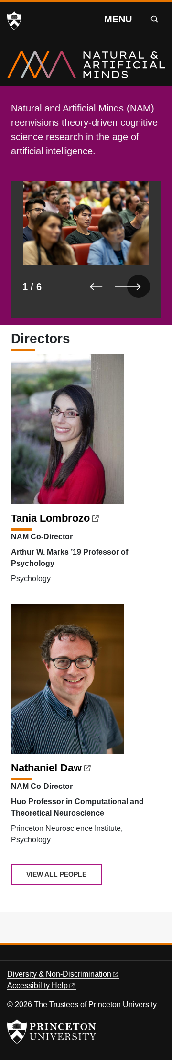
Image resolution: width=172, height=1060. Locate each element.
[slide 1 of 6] (86, 249)
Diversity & (59, 974)
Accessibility (37, 985)
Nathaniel (46, 768)
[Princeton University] (14, 20)
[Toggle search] (154, 19)
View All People (56, 874)
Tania (50, 518)
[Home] (86, 68)
